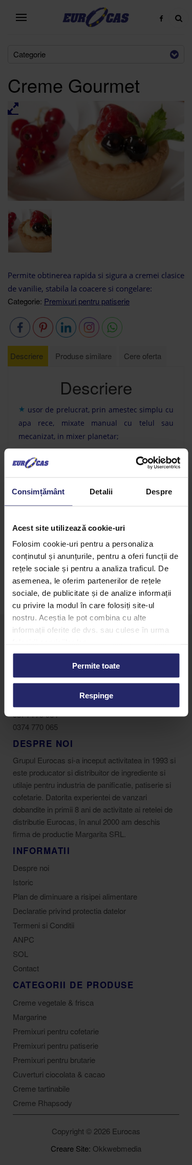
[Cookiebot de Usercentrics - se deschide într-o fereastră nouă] (136, 463)
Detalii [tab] (101, 491)
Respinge (96, 695)
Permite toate (96, 665)
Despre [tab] (159, 491)
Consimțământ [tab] (38, 491)
